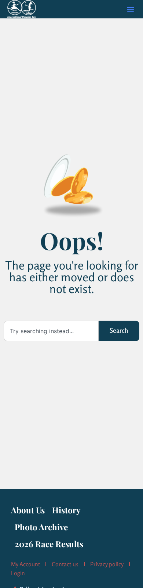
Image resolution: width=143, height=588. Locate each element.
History (66, 510)
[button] (130, 9)
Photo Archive (41, 526)
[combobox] (51, 331)
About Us (28, 510)
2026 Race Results (49, 543)
